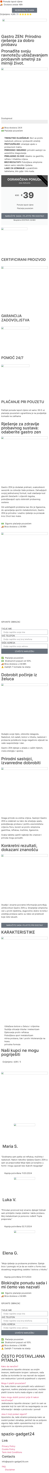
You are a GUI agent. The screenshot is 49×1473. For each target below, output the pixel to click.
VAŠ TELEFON (8, 636)
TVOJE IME (6, 629)
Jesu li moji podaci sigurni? (14, 1414)
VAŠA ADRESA (8, 643)
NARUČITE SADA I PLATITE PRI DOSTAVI (24, 216)
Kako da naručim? (9, 1366)
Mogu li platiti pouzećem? (13, 1383)
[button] (24, 1366)
